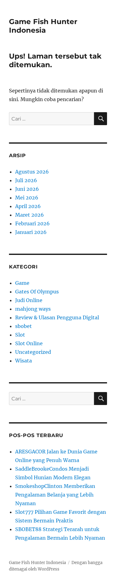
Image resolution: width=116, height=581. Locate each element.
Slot (20, 335)
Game (22, 283)
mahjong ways (33, 309)
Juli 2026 (26, 180)
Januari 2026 (31, 232)
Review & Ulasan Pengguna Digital (57, 317)
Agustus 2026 (32, 172)
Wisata (23, 361)
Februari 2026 (32, 223)
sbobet (23, 326)
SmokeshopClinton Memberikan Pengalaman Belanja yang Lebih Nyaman (55, 494)
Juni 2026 (27, 189)
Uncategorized (33, 352)
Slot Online (29, 343)
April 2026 (28, 206)
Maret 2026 (29, 215)
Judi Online (28, 300)
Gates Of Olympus (37, 291)
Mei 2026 (26, 197)
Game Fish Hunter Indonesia (43, 26)
